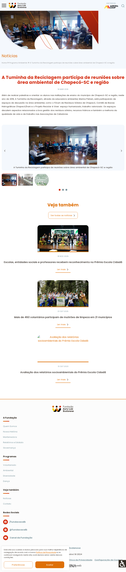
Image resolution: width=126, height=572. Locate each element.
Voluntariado (9, 465)
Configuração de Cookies (108, 559)
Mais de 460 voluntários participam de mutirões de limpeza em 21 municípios (63, 317)
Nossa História (10, 431)
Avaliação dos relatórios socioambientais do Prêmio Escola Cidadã (63, 372)
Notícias (7, 498)
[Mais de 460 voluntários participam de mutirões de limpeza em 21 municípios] (63, 293)
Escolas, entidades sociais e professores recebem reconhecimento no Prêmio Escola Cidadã (63, 262)
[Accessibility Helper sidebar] (122, 563)
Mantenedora (10, 437)
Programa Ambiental (18, 63)
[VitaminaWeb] (70, 565)
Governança (9, 447)
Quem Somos (10, 426)
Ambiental (8, 470)
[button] (4, 5)
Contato (7, 503)
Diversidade (9, 475)
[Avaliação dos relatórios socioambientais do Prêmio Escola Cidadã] (63, 348)
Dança (6, 481)
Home (4, 63)
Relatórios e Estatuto (13, 442)
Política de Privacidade (46, 552)
